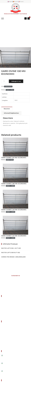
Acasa (4, 326)
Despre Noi (6, 338)
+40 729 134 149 (9, 394)
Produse (5, 334)
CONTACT (4, 316)
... (9, 372)
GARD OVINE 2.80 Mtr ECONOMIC (14, 183)
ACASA (4, 36)
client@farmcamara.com (11, 399)
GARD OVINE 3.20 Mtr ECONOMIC (13, 236)
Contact (5, 346)
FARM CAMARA (15, 61)
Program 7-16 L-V (15, 287)
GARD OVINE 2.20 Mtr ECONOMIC (13, 210)
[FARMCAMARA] (15, 8)
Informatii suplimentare (11, 113)
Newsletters (6, 342)
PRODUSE (15, 36)
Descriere (7, 108)
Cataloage (5, 330)
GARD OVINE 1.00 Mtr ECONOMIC (13, 157)
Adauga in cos (16, 81)
